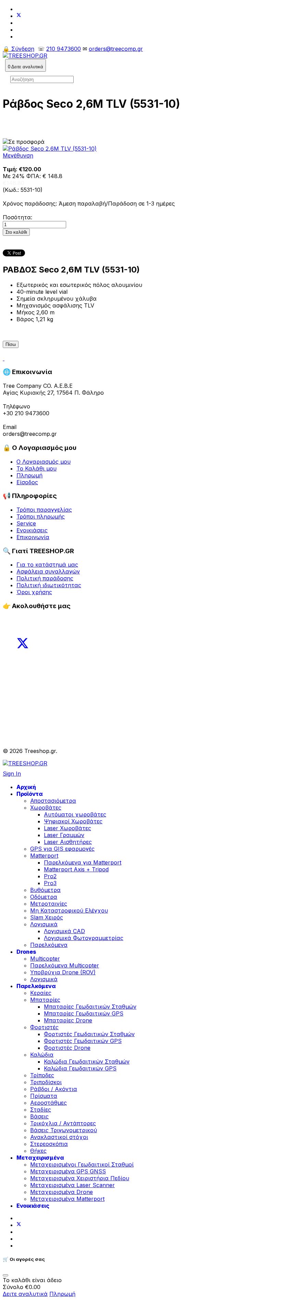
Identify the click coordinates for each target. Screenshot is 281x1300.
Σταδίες (40, 1109)
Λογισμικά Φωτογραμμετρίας (83, 938)
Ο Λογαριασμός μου (43, 461)
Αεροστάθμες (48, 1102)
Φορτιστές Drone (67, 1047)
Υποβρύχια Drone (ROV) (63, 972)
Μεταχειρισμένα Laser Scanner (72, 1185)
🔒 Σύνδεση (18, 48)
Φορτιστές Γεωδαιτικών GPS (83, 1040)
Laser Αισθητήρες (68, 841)
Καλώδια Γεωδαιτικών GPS (80, 1068)
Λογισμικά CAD (64, 931)
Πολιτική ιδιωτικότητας (48, 585)
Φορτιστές (44, 1027)
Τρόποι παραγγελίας (44, 509)
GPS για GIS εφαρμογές (62, 848)
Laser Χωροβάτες (67, 828)
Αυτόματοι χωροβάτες (75, 814)
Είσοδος (27, 482)
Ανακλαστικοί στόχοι (59, 1137)
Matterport (44, 855)
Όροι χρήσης (34, 592)
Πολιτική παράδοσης (44, 578)
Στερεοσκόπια (49, 1143)
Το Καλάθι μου (36, 468)
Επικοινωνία (32, 537)
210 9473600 (63, 48)
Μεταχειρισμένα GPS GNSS (68, 1171)
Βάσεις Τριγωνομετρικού (63, 1130)
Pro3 (50, 883)
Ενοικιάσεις (32, 530)
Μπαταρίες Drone (68, 1020)
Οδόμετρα (43, 896)
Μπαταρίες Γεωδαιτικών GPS (83, 1013)
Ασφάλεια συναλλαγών (48, 571)
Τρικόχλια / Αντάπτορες (63, 1123)
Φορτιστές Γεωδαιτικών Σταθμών (89, 1034)
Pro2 (50, 876)
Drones (26, 951)
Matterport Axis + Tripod (76, 869)
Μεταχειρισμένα (40, 1157)
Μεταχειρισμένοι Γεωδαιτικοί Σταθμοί (82, 1164)
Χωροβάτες (45, 807)
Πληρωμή (29, 475)
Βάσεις (39, 1116)
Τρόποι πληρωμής (40, 516)
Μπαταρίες (45, 999)
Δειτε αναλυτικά (25, 1293)
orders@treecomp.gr (116, 48)
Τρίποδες (42, 1075)
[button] (25, 65)
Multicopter (45, 958)
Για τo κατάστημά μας (47, 564)
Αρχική (26, 787)
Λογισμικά (44, 924)
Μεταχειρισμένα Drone (61, 1191)
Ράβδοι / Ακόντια (53, 1089)
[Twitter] (18, 15)
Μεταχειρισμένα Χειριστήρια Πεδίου (79, 1178)
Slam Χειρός (46, 917)
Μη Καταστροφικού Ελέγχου (69, 910)
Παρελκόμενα (49, 944)
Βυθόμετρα (45, 889)
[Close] (5, 1275)
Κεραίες (40, 992)
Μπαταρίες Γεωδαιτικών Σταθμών (90, 1006)
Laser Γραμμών (64, 835)
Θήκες (38, 1150)
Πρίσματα (43, 1095)
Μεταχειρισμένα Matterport (67, 1198)
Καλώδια (41, 1054)
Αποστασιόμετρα (53, 800)
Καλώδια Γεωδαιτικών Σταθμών (87, 1061)
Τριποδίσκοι (46, 1082)
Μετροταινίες (48, 903)
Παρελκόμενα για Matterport (82, 862)
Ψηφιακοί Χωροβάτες (73, 821)
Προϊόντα (29, 793)
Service (26, 523)
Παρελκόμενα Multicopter (64, 965)
